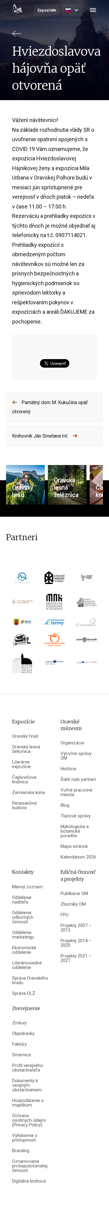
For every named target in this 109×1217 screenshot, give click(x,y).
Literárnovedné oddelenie (27, 965)
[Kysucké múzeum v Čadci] (55, 579)
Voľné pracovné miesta (76, 792)
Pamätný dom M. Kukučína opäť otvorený (50, 407)
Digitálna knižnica (29, 1181)
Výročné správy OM (76, 756)
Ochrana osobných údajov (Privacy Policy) (29, 1120)
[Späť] (16, 36)
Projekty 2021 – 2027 (76, 958)
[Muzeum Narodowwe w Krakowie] (55, 604)
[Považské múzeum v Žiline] (87, 579)
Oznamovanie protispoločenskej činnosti (30, 1166)
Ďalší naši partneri (78, 779)
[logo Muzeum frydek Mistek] (22, 664)
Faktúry (19, 1044)
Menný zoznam (27, 887)
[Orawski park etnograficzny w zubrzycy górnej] (87, 604)
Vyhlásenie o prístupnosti (25, 1137)
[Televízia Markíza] (22, 579)
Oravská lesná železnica (26, 749)
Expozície (47, 10)
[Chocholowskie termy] (55, 624)
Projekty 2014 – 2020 (76, 943)
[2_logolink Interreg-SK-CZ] (87, 665)
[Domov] (17, 8)
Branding (20, 1151)
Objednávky (23, 1033)
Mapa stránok (74, 846)
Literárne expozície (21, 764)
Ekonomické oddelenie (24, 950)
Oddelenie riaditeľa (21, 899)
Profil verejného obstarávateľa (27, 1067)
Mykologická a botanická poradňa (75, 831)
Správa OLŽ (23, 993)
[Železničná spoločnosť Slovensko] (55, 642)
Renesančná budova (24, 805)
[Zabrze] (22, 624)
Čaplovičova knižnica (24, 779)
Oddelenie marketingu (23, 934)
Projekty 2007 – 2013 (76, 927)
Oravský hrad (25, 736)
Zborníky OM (73, 904)
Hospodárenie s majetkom (28, 1102)
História (68, 769)
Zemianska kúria (28, 792)
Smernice (21, 1055)
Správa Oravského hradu (30, 980)
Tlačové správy (76, 816)
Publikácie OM (74, 893)
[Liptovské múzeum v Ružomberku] (22, 604)
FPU (64, 915)
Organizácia (72, 743)
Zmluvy (19, 1023)
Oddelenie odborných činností (22, 917)
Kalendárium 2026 (78, 857)
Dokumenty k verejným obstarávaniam (27, 1085)
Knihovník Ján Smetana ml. (40, 436)
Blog (65, 805)
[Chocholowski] (87, 624)
